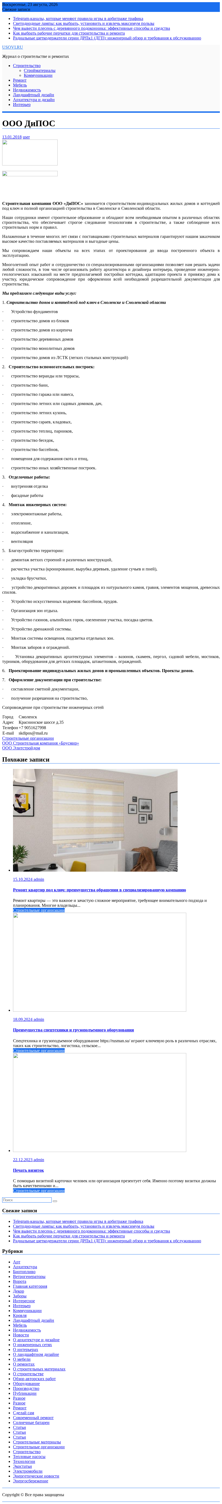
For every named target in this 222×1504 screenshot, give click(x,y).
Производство (26, 1388)
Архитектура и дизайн (34, 99)
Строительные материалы (37, 1442)
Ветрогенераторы (29, 1276)
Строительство (27, 65)
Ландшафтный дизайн (33, 94)
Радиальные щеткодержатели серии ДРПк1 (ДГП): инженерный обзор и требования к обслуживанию (107, 38)
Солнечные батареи (31, 1422)
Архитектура (25, 1266)
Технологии (24, 1461)
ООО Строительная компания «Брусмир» (40, 743)
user (26, 137)
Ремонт (20, 80)
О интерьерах (25, 1349)
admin (39, 879)
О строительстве (28, 1374)
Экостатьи (22, 1466)
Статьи (19, 1427)
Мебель (20, 85)
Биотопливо (24, 1271)
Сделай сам (23, 1412)
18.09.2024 (23, 1019)
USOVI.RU (12, 47)
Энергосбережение (30, 1481)
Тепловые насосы (29, 1456)
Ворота (19, 1281)
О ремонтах (24, 1364)
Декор (18, 1291)
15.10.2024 (23, 879)
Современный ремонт (33, 1417)
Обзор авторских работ (34, 1378)
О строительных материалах (39, 1369)
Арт (16, 1262)
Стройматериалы (40, 70)
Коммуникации (38, 75)
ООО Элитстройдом (21, 748)
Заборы (20, 1296)
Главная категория (30, 1286)
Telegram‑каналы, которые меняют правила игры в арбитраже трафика (78, 18)
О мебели (22, 1359)
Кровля (20, 1315)
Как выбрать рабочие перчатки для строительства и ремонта (69, 33)
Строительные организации (28, 738)
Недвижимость (27, 90)
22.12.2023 (23, 1159)
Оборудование (26, 1383)
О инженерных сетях (32, 1344)
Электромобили (28, 1471)
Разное (19, 1398)
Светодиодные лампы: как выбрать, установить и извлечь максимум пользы (83, 23)
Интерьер (22, 104)
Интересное (24, 1301)
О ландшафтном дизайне (36, 1354)
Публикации (25, 1393)
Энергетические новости (36, 1476)
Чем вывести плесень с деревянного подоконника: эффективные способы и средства (91, 28)
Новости (21, 1335)
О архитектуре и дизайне (36, 1339)
